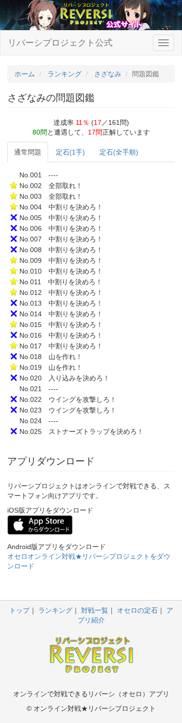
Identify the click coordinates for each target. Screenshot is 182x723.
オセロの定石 (137, 610)
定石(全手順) (118, 152)
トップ (19, 610)
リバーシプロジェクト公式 (60, 43)
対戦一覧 (94, 610)
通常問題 (27, 152)
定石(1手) (70, 152)
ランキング (55, 610)
